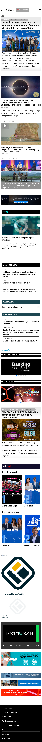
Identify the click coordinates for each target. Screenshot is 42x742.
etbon (9, 382)
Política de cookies (9, 721)
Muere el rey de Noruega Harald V (16, 283)
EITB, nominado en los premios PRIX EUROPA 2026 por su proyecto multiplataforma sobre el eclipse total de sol (21, 103)
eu (37, 10)
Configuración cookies (10, 725)
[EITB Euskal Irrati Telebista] (9, 9)
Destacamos (11, 355)
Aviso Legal (6, 716)
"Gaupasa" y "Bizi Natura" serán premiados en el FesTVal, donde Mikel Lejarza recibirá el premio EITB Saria (20, 185)
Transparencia (7, 730)
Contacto (5, 734)
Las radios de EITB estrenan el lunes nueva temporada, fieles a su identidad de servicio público (21, 25)
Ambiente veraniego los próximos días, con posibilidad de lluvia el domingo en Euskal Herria (19, 274)
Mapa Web (6, 738)
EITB (2, 16)
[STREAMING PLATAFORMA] (19, 633)
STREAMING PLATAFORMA (16, 646)
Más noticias (10, 265)
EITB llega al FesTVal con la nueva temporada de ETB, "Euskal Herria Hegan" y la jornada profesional (20, 149)
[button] (38, 225)
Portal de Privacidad (9, 712)
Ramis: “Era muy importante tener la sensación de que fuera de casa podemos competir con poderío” (21, 332)
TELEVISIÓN (5, 350)
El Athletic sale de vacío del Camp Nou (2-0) (20, 341)
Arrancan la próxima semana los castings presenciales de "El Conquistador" (20, 415)
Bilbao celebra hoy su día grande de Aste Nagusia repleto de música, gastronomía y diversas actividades (19, 291)
